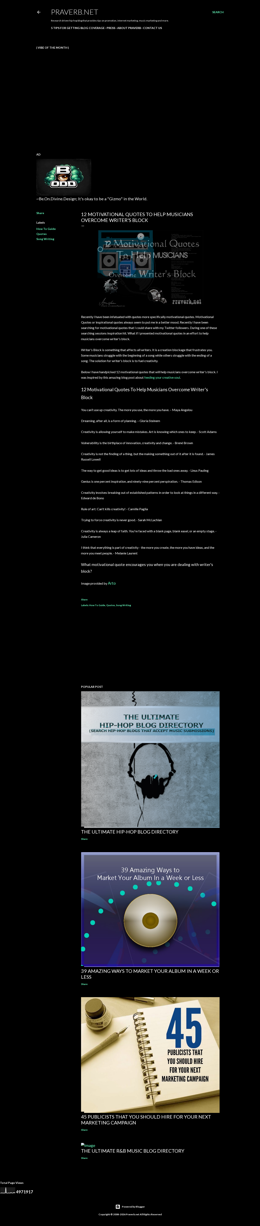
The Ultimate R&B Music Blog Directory (132, 1151)
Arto (112, 583)
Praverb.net (74, 11)
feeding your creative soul (162, 377)
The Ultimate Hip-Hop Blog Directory (130, 832)
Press (111, 28)
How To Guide (46, 228)
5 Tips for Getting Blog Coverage (78, 28)
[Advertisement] (150, 646)
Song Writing (45, 239)
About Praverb (129, 28)
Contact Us (152, 28)
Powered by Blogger (133, 1206)
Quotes (41, 234)
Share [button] (40, 213)
